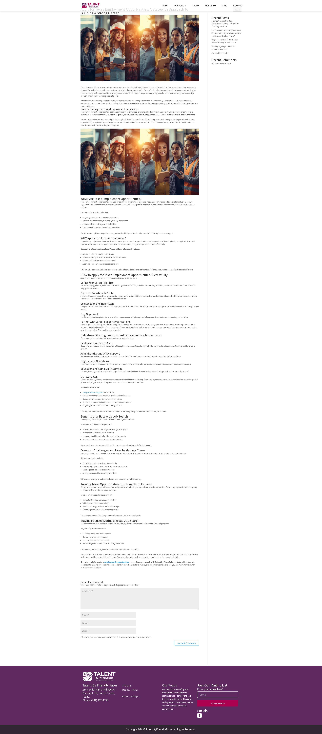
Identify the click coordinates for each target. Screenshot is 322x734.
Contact (238, 5)
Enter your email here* (210, 689)
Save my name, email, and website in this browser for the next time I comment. (117, 637)
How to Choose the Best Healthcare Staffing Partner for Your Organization (225, 24)
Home (165, 5)
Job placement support (93, 392)
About (195, 5)
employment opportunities (116, 562)
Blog (224, 5)
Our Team (210, 5)
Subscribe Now (218, 703)
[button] (100, 693)
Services (179, 5)
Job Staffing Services (220, 53)
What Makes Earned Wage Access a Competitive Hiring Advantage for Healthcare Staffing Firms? (226, 33)
